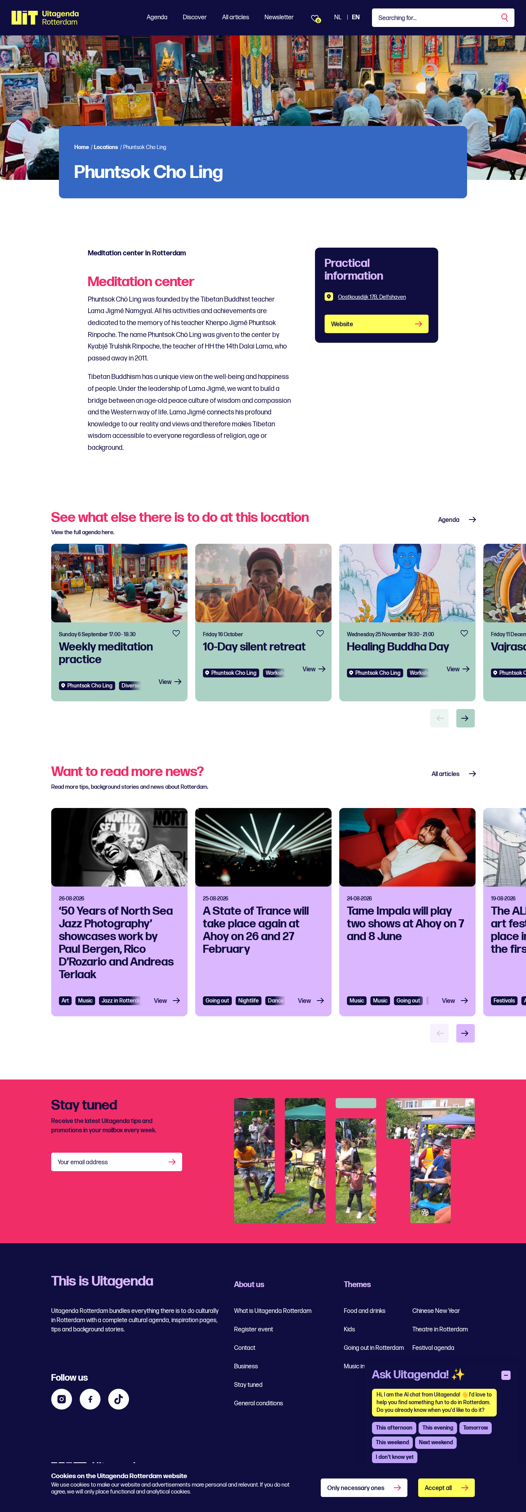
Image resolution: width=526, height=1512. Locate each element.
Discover (195, 17)
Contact (244, 1348)
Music (85, 1000)
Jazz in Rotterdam (123, 1000)
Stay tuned (248, 1385)
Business (246, 1366)
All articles (235, 17)
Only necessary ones (355, 1488)
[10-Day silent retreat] (263, 622)
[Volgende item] (465, 718)
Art (65, 1000)
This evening (437, 1428)
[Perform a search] (505, 17)
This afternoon (394, 1428)
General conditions (258, 1403)
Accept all (438, 1488)
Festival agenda (433, 1348)
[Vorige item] (439, 718)
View (165, 682)
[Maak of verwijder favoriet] (176, 633)
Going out (217, 1000)
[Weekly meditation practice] (119, 622)
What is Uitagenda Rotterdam (273, 1311)
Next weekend (436, 1442)
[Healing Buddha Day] (407, 622)
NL (338, 17)
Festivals (504, 1000)
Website (342, 324)
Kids (349, 1329)
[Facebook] (90, 1399)
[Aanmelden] (173, 1162)
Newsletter (279, 17)
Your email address (83, 1162)
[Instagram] (61, 1399)
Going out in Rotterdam (374, 1348)
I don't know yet (395, 1457)
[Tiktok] (118, 1399)
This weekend (392, 1442)
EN (356, 17)
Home (81, 147)
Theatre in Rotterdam (440, 1329)
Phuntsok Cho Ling (89, 685)
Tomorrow (475, 1428)
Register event (253, 1329)
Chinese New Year (436, 1311)
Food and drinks (364, 1311)
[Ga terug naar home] (45, 18)
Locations (106, 147)
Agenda (157, 17)
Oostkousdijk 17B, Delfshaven (372, 297)
